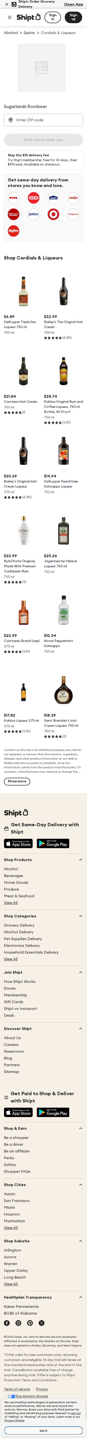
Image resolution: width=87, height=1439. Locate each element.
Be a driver (13, 1144)
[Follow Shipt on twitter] (41, 1323)
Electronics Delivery (22, 946)
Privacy (42, 1389)
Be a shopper (16, 1138)
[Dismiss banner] (7, 4)
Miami (9, 1207)
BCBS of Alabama (20, 1313)
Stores (10, 988)
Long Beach (15, 1277)
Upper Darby (16, 1271)
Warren (10, 1264)
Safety (10, 1165)
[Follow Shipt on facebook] (7, 1323)
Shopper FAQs (17, 1171)
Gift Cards (13, 1002)
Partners (12, 1065)
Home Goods (16, 883)
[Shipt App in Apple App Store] (18, 844)
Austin (9, 1194)
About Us (12, 1038)
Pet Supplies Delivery (23, 939)
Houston (12, 1214)
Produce (11, 889)
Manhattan (14, 1221)
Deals (9, 1015)
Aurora (10, 1257)
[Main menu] (9, 17)
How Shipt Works (20, 982)
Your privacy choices (31, 1396)
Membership (15, 995)
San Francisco (17, 1201)
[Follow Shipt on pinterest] (30, 1323)
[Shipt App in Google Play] (53, 844)
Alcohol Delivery (19, 932)
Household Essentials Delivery (31, 952)
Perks (9, 1158)
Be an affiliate (16, 1151)
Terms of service (17, 1389)
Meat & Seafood (19, 896)
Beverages (13, 876)
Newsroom (14, 1051)
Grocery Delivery (19, 925)
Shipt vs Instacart (20, 1009)
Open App (73, 4)
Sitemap (11, 1072)
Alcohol (11, 869)
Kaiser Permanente (21, 1307)
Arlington (12, 1250)
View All (11, 903)
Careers (11, 1045)
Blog (8, 1058)
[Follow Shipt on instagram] (18, 1323)
